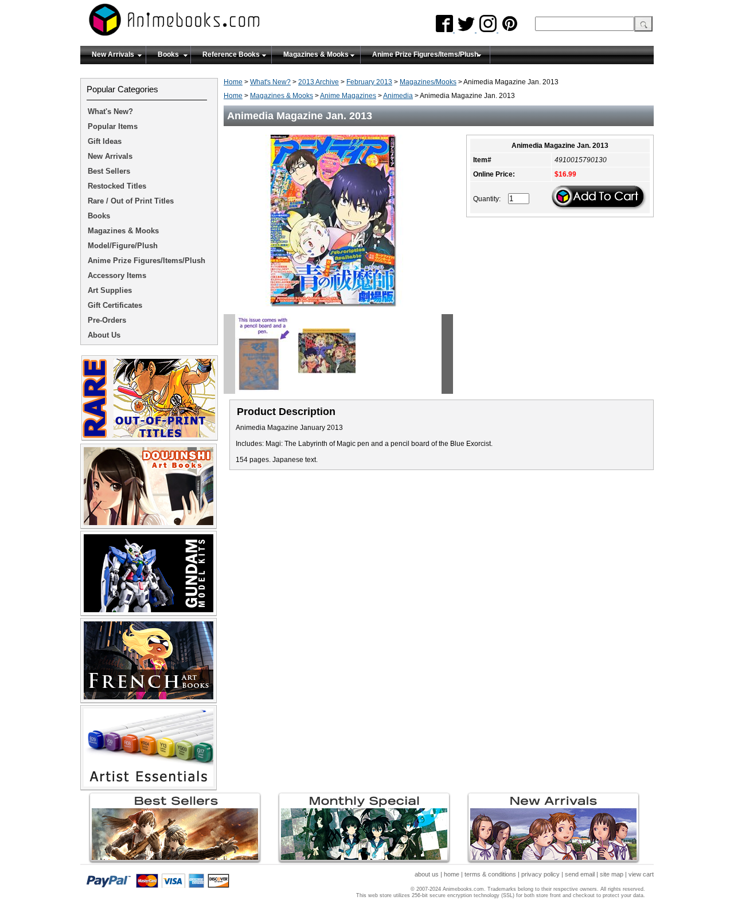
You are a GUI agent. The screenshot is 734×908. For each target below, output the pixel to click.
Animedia (398, 96)
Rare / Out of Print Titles (131, 201)
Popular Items (113, 126)
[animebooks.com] (220, 23)
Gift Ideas (105, 141)
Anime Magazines (348, 96)
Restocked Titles (117, 186)
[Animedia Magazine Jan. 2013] (339, 310)
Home (233, 82)
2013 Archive (318, 82)
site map (611, 874)
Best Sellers (109, 171)
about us (427, 874)
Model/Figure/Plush (123, 245)
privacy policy (540, 874)
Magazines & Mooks (316, 54)
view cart (641, 874)
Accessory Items (117, 275)
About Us (104, 335)
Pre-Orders (107, 320)
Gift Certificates (115, 305)
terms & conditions (490, 874)
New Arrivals (113, 54)
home (451, 874)
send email (580, 874)
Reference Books (231, 54)
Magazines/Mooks (428, 82)
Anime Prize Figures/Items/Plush (425, 54)
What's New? (270, 82)
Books (168, 54)
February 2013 (369, 82)
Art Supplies (110, 290)
